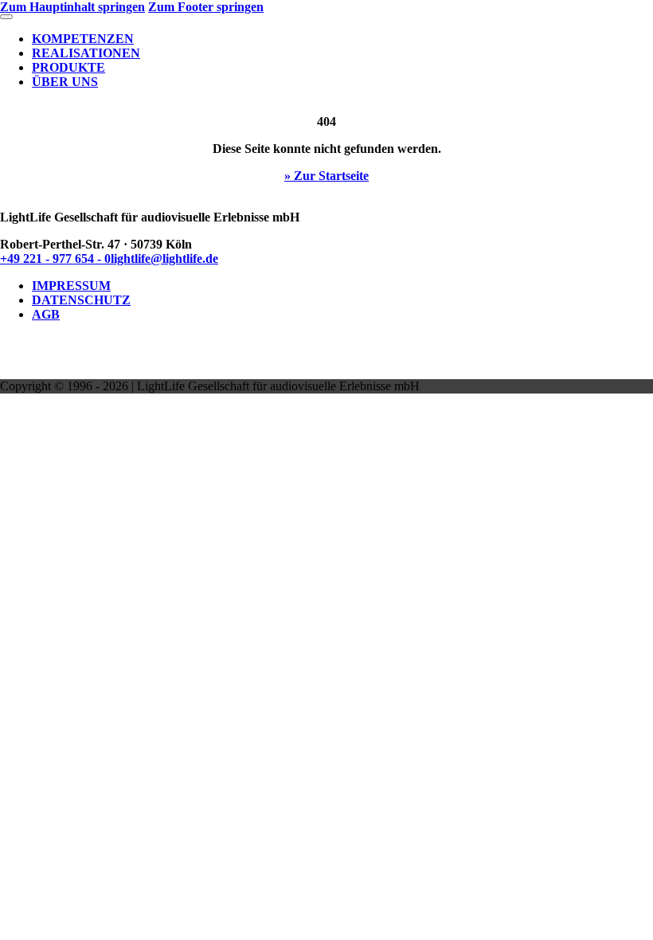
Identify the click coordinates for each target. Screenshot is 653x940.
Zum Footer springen (206, 7)
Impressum (71, 285)
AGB (46, 314)
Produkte (68, 67)
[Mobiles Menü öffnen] (6, 16)
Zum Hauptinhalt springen (72, 7)
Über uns (65, 81)
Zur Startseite (331, 175)
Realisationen (86, 53)
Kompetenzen (83, 38)
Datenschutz (81, 300)
